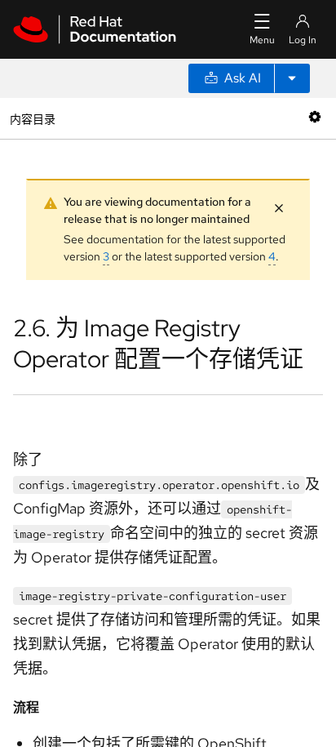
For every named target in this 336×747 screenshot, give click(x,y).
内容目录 (32, 118)
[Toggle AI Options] (292, 78)
